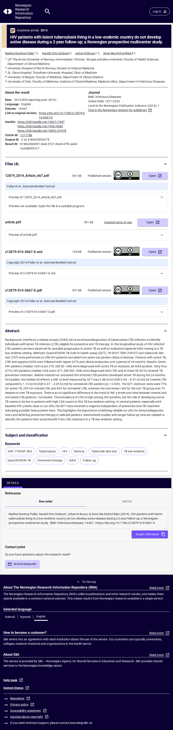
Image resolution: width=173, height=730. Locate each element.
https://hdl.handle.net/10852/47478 (42, 130)
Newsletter (17, 698)
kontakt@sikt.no (81, 723)
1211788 (26, 135)
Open (152, 175)
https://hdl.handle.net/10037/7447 (41, 122)
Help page (10, 680)
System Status (13, 688)
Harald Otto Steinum (55, 53)
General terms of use (118, 222)
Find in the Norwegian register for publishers (117, 110)
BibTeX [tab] (127, 501)
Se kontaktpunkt (25, 564)
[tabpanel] (86, 518)
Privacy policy (19, 704)
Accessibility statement (25, 710)
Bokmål (10, 616)
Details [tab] (13, 483)
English (41, 616)
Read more (156, 587)
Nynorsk (25, 616)
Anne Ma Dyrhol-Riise (117, 53)
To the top (89, 581)
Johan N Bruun (85, 53)
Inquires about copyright (26, 716)
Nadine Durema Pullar (19, 53)
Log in (157, 11)
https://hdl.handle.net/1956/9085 (40, 126)
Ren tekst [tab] (46, 501)
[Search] (47, 11)
